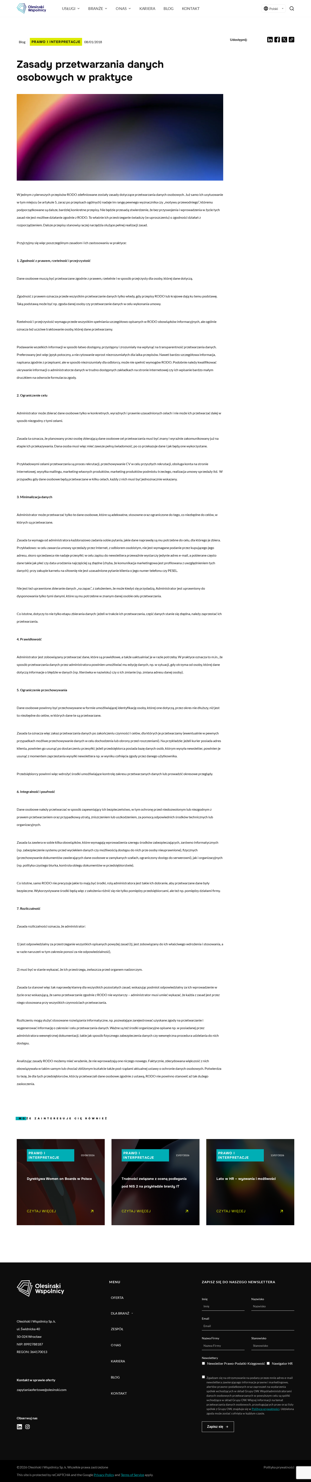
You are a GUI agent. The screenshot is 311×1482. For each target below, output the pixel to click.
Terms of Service (132, 1475)
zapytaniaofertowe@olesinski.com (41, 1390)
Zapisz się (215, 1426)
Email (205, 1318)
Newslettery (210, 1358)
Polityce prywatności (265, 1409)
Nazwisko (257, 1299)
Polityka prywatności (279, 1467)
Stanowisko (258, 1338)
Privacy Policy (104, 1475)
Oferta (117, 1297)
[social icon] (19, 1426)
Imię (205, 1299)
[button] (270, 39)
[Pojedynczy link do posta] (61, 1182)
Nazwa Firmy (210, 1338)
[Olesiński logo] (31, 8)
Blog (22, 42)
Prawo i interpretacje (56, 42)
